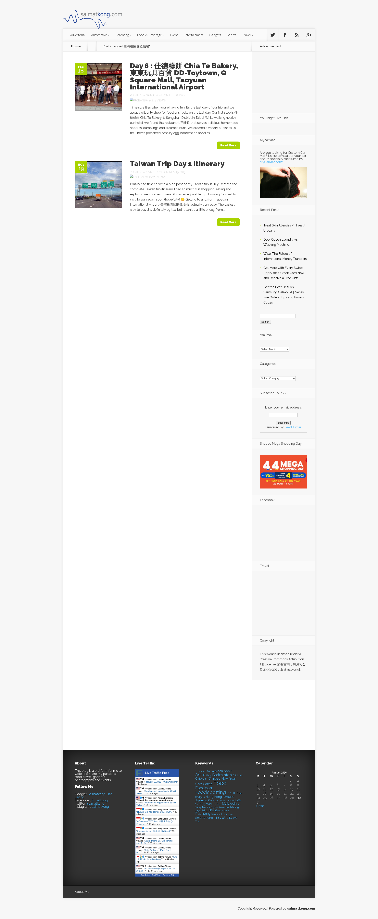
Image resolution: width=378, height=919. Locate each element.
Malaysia (229, 803)
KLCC (216, 800)
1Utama (209, 771)
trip (229, 817)
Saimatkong (154, 95)
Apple (228, 771)
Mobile (206, 807)
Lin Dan (216, 804)
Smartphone (204, 818)
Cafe (198, 778)
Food (220, 783)
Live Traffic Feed (157, 773)
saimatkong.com (301, 908)
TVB (235, 818)
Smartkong (100, 800)
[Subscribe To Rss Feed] (297, 35)
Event (174, 35)
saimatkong (95, 803)
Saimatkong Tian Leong (93, 795)
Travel (247, 35)
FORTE (231, 793)
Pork (220, 810)
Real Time (156, 875)
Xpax (197, 821)
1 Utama (199, 771)
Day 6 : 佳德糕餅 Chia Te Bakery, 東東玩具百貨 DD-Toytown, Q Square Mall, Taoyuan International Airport (184, 76)
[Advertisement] (210, 16)
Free (239, 793)
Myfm (214, 807)
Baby (208, 775)
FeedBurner (292, 427)
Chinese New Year (222, 778)
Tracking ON (168, 875)
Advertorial (77, 35)
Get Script (145, 875)
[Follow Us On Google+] (309, 35)
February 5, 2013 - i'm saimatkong (161, 782)
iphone (228, 797)
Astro (200, 774)
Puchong (202, 813)
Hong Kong (213, 797)
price (226, 810)
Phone (213, 810)
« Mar (260, 806)
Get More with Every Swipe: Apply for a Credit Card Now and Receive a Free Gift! (283, 273)
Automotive (100, 35)
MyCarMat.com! (271, 162)
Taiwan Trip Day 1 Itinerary (177, 163)
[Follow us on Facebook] (285, 35)
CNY (198, 784)
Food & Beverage (150, 35)
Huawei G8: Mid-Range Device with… (155, 812)
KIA (210, 800)
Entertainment (193, 35)
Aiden (219, 771)
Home (76, 46)
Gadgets (215, 35)
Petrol (204, 810)
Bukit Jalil (238, 775)
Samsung (228, 814)
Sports (231, 35)
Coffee (207, 784)
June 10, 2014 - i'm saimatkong (156, 858)
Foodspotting (210, 792)
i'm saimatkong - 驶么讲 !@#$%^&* (154, 831)
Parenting (123, 35)
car (205, 778)
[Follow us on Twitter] (273, 35)
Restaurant (216, 814)
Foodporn (204, 788)
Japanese (201, 800)
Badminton (222, 775)
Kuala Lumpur (227, 800)
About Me (82, 892)
